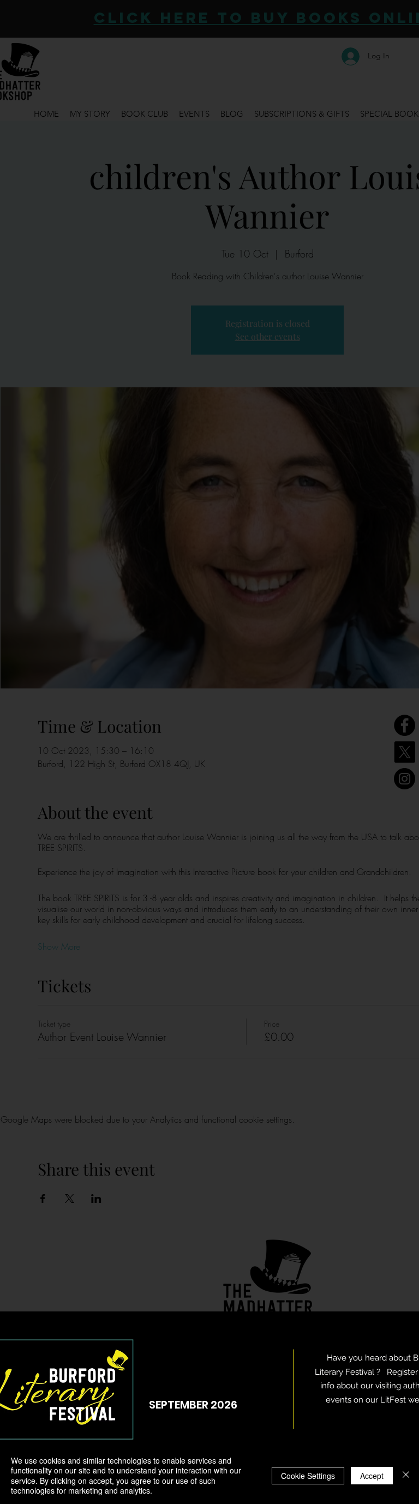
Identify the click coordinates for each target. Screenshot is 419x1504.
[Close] (405, 1475)
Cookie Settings (308, 1475)
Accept (372, 1475)
